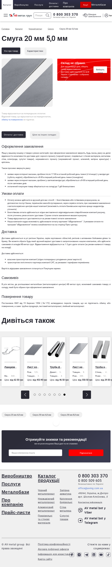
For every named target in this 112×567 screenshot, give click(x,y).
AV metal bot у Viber (95, 510)
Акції (85, 4)
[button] (25, 395)
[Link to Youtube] (101, 555)
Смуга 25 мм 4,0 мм (14, 414)
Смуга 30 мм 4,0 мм (42, 414)
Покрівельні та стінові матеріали (45, 519)
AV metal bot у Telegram (95, 520)
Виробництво (21, 4)
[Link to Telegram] (86, 555)
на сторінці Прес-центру (66, 224)
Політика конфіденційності (54, 544)
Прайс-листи (16, 512)
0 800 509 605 (90, 480)
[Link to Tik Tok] (108, 555)
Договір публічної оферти (53, 549)
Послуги (38, 4)
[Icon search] (47, 15)
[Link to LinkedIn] (94, 555)
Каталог (7, 4)
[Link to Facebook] (72, 555)
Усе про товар (11, 50)
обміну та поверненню (12, 119)
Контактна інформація (90, 502)
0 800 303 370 (65, 14)
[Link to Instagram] (79, 555)
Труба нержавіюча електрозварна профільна (101, 367)
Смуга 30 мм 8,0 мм (70, 414)
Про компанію (12, 502)
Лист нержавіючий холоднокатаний (78, 367)
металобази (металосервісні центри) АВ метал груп (55, 284)
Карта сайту (45, 559)
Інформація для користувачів (56, 554)
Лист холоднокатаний (33, 367)
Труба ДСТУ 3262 (56, 367)
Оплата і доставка (54, 5)
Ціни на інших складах (44, 134)
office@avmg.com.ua (90, 488)
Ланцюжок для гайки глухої (10, 367)
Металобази (15, 492)
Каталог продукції (48, 478)
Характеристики (35, 50)
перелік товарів (71, 303)
